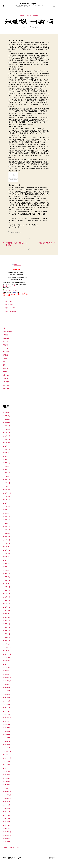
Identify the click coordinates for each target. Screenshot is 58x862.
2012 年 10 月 (7, 583)
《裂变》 (5, 328)
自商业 (15, 232)
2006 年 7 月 (6, 808)
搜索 (4, 365)
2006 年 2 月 (6, 825)
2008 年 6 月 (6, 731)
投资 (4, 361)
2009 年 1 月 (6, 714)
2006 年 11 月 (7, 795)
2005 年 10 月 (7, 838)
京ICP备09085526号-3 (10, 286)
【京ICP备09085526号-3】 (11, 847)
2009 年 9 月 (6, 687)
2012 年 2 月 (6, 603)
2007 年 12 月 (7, 751)
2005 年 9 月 (6, 842)
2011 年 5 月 (6, 634)
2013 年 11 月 (6, 550)
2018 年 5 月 (6, 456)
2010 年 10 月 (7, 654)
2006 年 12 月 (7, 791)
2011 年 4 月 (6, 637)
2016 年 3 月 (6, 476)
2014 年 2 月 (6, 540)
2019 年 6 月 (6, 426)
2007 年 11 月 (7, 754)
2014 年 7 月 (6, 523)
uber (11, 232)
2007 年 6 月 (6, 771)
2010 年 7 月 (6, 664)
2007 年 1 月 (6, 788)
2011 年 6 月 (6, 630)
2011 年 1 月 (6, 644)
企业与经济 (6, 351)
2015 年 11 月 (6, 489)
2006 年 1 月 (6, 828)
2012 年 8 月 (6, 587)
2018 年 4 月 (6, 459)
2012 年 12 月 (7, 577)
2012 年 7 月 (6, 590)
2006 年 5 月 (6, 815)
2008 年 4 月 (6, 738)
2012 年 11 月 (6, 580)
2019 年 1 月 (6, 439)
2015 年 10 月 (7, 493)
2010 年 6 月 (6, 667)
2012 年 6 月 (6, 593)
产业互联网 (6, 341)
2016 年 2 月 (6, 479)
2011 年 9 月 (6, 620)
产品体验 (5, 345)
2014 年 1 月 (6, 543)
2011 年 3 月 (6, 640)
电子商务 (5, 378)
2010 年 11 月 (7, 650)
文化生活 (5, 368)
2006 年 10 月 (7, 798)
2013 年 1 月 (6, 573)
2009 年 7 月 (6, 694)
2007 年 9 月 (6, 761)
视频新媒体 (6, 388)
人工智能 (5, 348)
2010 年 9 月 (6, 657)
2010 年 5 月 (6, 671)
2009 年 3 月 (6, 707)
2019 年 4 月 (6, 432)
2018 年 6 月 (6, 453)
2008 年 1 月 (6, 748)
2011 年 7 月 (6, 627)
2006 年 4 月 (6, 818)
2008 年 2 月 (6, 744)
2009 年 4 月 (6, 704)
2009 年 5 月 (6, 701)
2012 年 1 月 (6, 607)
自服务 (19, 232)
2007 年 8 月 (6, 765)
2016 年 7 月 (6, 463)
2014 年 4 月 (6, 533)
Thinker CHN (24, 27)
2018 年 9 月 (6, 446)
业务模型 (22, 16)
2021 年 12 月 (7, 416)
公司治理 (5, 355)
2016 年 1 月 (6, 483)
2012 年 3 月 (6, 600)
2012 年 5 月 (6, 597)
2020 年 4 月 (6, 422)
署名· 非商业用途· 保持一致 (10, 290)
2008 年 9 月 (6, 724)
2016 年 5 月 (6, 469)
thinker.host (23, 292)
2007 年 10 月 (7, 758)
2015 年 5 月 (6, 506)
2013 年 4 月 (6, 567)
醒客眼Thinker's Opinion (29, 3)
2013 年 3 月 (6, 570)
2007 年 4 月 (6, 778)
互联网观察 (6, 338)
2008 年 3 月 (6, 741)
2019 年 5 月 (6, 429)
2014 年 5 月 (6, 530)
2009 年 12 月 (7, 677)
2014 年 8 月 (6, 520)
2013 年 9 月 (6, 553)
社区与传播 (28, 16)
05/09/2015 (35, 27)
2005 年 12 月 (7, 832)
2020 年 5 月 (6, 419)
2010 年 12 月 (7, 647)
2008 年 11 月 (7, 718)
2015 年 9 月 (6, 496)
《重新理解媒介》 (8, 331)
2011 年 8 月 (6, 624)
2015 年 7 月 (6, 500)
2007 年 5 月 (6, 775)
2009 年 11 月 (7, 681)
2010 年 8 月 (6, 661)
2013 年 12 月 (7, 546)
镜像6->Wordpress (10, 311)
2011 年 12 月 (6, 610)
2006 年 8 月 (6, 805)
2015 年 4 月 (6, 510)
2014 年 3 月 (6, 536)
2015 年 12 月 (7, 486)
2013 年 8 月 (6, 557)
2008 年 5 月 (6, 734)
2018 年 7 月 (6, 449)
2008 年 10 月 (7, 721)
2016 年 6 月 (6, 466)
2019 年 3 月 (6, 436)
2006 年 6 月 (6, 811)
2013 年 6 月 (6, 560)
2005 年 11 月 (7, 835)
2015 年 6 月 (6, 503)
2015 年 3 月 (6, 513)
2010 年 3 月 (6, 674)
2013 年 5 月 (6, 563)
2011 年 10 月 (7, 617)
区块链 (5, 358)
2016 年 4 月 (6, 473)
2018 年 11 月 (6, 442)
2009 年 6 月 (6, 697)
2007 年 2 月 (6, 785)
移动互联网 (35, 16)
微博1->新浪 (8, 301)
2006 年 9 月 (6, 801)
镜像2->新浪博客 (10, 308)
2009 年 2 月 (6, 711)
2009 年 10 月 (7, 684)
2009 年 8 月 (6, 691)
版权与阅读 (6, 375)
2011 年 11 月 (6, 614)
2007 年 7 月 (6, 768)
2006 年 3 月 (6, 822)
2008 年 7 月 (6, 728)
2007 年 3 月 (6, 781)
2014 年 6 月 (6, 526)
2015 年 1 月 (6, 516)
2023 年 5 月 (6, 412)
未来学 (5, 371)
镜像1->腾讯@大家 (10, 304)
